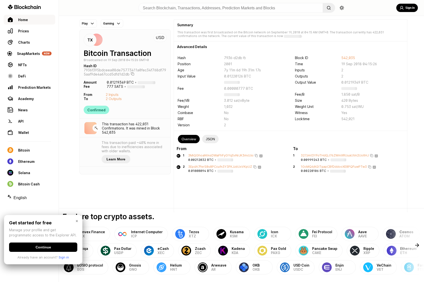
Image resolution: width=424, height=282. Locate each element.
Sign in (64, 257)
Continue (43, 247)
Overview (189, 139)
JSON (210, 139)
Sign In (410, 8)
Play (85, 23)
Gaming (108, 23)
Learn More (115, 159)
